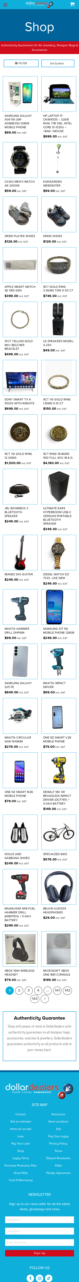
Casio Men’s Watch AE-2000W (20, 179)
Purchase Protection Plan (20, 1161)
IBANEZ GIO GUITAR (19, 569)
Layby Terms (20, 1153)
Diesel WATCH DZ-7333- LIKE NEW (56, 571)
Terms (58, 1146)
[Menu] (5, 5)
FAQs (58, 1161)
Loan (20, 1131)
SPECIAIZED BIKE (55, 849)
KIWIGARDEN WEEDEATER (52, 179)
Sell (58, 1124)
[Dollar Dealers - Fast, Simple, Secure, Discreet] (39, 4)
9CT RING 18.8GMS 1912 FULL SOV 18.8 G (58, 451)
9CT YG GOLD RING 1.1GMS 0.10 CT (57, 396)
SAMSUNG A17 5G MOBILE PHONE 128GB (58, 626)
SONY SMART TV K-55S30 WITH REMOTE (20, 396)
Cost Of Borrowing (21, 1175)
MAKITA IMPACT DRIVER (54, 680)
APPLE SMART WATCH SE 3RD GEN (20, 284)
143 (35, 994)
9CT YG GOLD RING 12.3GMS (18, 451)
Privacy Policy (58, 1139)
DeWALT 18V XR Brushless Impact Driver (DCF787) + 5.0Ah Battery (57, 793)
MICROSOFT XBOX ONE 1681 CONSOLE (56, 968)
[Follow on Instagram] (39, 1273)
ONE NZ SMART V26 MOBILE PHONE (57, 735)
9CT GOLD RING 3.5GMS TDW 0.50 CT (58, 284)
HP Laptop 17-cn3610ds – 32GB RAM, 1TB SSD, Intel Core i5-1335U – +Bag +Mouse (57, 118)
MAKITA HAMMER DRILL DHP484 (17, 626)
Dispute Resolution (58, 1153)
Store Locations (58, 1117)
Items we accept (20, 1124)
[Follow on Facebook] (30, 1273)
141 (57, 986)
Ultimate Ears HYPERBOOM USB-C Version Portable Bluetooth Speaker (57, 511)
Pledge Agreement (58, 1168)
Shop (20, 1146)
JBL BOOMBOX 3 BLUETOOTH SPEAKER (16, 507)
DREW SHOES (52, 231)
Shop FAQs (21, 1168)
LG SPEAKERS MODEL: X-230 (58, 338)
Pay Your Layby (58, 1131)
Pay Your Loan (20, 1139)
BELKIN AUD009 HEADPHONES (54, 906)
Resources (58, 1109)
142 (67, 986)
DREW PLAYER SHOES (20, 231)
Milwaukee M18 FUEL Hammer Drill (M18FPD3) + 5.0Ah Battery (20, 909)
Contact (20, 1109)
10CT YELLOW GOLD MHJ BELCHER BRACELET (19, 340)
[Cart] (72, 4)
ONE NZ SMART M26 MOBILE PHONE (19, 789)
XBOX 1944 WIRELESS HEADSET (20, 968)
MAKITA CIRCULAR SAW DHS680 (18, 735)
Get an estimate (20, 1117)
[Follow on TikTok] (48, 1273)
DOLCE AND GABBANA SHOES (17, 851)
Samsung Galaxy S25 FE (18, 680)
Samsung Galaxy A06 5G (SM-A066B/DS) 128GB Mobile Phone (18, 116)
